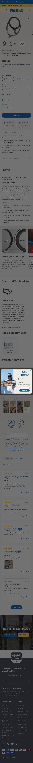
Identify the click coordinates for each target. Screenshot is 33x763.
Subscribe (24, 390)
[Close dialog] (31, 370)
